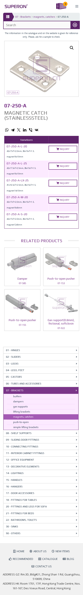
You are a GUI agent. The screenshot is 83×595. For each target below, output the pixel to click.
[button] (72, 48)
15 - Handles (14, 479)
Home (20, 551)
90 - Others (13, 533)
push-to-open (21, 422)
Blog (70, 559)
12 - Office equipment (20, 459)
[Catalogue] (7, 17)
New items (63, 551)
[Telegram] (12, 129)
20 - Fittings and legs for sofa (26, 506)
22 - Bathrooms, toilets (21, 519)
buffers (17, 396)
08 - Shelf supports (18, 433)
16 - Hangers (14, 486)
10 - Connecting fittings (22, 446)
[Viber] (30, 129)
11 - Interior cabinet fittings (25, 453)
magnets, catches (44, 16)
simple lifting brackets (25, 427)
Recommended (23, 559)
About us (40, 551)
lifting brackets (21, 411)
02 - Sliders (13, 356)
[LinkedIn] (24, 129)
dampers (18, 401)
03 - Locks (12, 363)
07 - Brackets (23, 16)
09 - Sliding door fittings (22, 439)
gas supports (20, 406)
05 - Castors (14, 376)
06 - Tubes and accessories (23, 383)
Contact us (43, 566)
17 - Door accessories (20, 493)
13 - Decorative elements (22, 466)
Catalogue (50, 559)
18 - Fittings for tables (21, 499)
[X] (18, 129)
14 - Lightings (15, 473)
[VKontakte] (36, 129)
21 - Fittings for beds (20, 513)
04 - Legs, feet (15, 370)
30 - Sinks (12, 526)
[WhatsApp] (6, 129)
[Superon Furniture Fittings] (15, 6)
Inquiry (64, 149)
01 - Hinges (13, 350)
